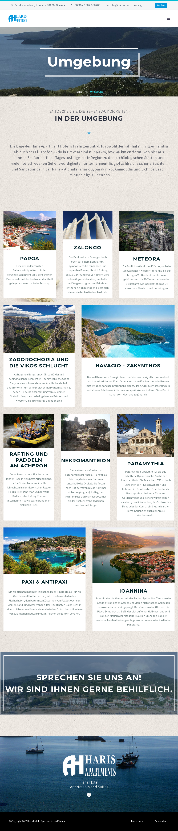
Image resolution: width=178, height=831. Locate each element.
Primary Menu (168, 18)
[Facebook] (89, 795)
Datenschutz (161, 821)
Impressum (137, 821)
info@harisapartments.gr (126, 5)
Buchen (161, 5)
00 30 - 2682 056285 (87, 5)
